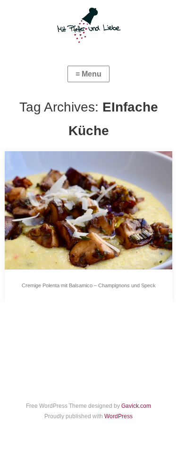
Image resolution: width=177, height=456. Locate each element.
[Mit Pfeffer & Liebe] (88, 24)
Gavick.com (136, 406)
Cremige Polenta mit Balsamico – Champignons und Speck (89, 285)
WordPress (118, 416)
